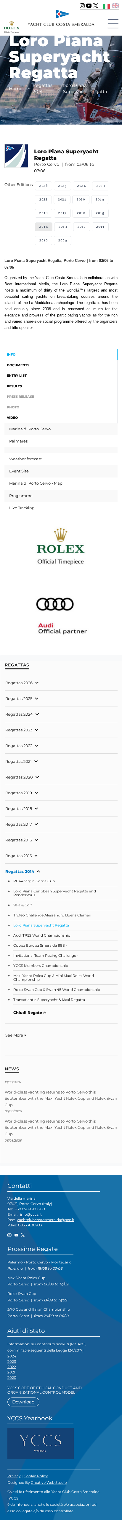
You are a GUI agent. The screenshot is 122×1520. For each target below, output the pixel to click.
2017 (62, 213)
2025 (62, 186)
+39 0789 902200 (30, 1209)
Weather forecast (25, 458)
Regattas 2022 (18, 745)
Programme (21, 495)
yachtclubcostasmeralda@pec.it (45, 1219)
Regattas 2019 (18, 792)
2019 (100, 199)
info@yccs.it (31, 1214)
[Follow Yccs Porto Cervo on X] (95, 5)
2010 (43, 240)
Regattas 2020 (19, 777)
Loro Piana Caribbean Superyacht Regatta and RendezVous (54, 893)
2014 (43, 227)
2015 (100, 213)
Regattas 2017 (18, 824)
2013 (63, 227)
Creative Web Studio (49, 1482)
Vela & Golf (22, 905)
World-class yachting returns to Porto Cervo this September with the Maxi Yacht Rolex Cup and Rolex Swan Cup (61, 1098)
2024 (81, 186)
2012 (82, 227)
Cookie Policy (36, 1476)
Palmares (18, 441)
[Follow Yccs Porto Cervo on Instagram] (82, 5)
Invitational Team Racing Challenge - (45, 956)
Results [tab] (14, 386)
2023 (101, 186)
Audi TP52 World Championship (41, 935)
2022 (43, 199)
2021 (62, 199)
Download (23, 1402)
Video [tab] (12, 418)
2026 (43, 186)
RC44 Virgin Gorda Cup (34, 881)
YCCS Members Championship (40, 966)
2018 (43, 213)
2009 (62, 240)
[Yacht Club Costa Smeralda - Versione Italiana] (106, 5)
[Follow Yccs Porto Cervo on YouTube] (89, 5)
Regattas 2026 (19, 682)
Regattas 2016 (18, 840)
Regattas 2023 (18, 730)
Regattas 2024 (19, 714)
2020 (81, 199)
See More (14, 1035)
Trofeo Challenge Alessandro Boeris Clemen (52, 915)
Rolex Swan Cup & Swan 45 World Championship (56, 990)
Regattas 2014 (19, 871)
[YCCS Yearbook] (40, 1443)
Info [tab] (11, 354)
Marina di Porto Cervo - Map (35, 483)
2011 (100, 227)
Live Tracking (22, 507)
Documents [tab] (18, 365)
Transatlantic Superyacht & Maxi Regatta (49, 1000)
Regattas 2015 (18, 855)
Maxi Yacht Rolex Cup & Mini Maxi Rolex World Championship (53, 978)
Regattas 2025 (18, 698)
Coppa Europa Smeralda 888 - (40, 945)
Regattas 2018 (18, 808)
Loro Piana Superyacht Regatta (41, 925)
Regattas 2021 (18, 761)
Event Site (19, 471)
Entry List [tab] (17, 375)
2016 (81, 213)
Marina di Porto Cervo (30, 428)
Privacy (14, 1476)
